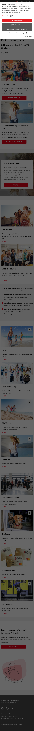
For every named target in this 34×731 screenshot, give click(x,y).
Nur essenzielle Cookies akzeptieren (17, 29)
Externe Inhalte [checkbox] (16, 16)
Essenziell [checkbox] (6, 16)
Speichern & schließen (17, 24)
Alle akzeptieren (17, 20)
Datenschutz (28, 36)
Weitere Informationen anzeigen (16, 33)
